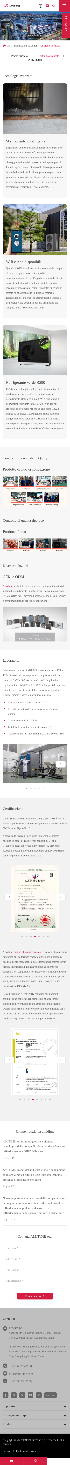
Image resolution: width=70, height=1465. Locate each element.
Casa (9, 45)
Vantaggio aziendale (49, 45)
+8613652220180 (20, 1366)
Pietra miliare (35, 59)
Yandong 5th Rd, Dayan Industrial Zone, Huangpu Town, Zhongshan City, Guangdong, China (35, 1335)
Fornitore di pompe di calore (27, 952)
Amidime (7, 586)
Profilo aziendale (19, 56)
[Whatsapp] (34, 1461)
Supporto (9, 1406)
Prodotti (8, 1424)
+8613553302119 (20, 1381)
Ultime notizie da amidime (35, 1131)
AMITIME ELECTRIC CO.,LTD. (34, 1440)
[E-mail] (11, 1461)
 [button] (60, 764)
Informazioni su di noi (25, 45)
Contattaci (9, 1318)
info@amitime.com (21, 1373)
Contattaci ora (35, 1296)
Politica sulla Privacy (27, 1451)
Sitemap (7, 1451)
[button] (22, 936)
